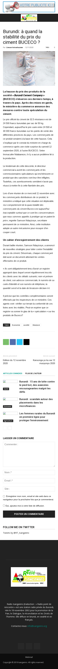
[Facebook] (21, 646)
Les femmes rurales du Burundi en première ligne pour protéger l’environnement (37, 417)
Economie (16, 325)
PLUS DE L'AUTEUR (33, 373)
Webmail (29, 657)
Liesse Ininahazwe (14, 47)
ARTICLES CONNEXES (12, 373)
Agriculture (8, 421)
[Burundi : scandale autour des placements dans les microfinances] (10, 402)
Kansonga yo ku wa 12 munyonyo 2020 (44, 362)
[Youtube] (37, 646)
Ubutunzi (36, 325)
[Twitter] (29, 646)
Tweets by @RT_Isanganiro (16, 532)
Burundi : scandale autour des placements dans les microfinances (36, 402)
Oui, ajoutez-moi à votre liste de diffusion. (24, 506)
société (26, 325)
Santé (6, 389)
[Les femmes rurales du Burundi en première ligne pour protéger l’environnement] (10, 417)
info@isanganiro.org (37, 626)
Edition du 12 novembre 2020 (14, 362)
